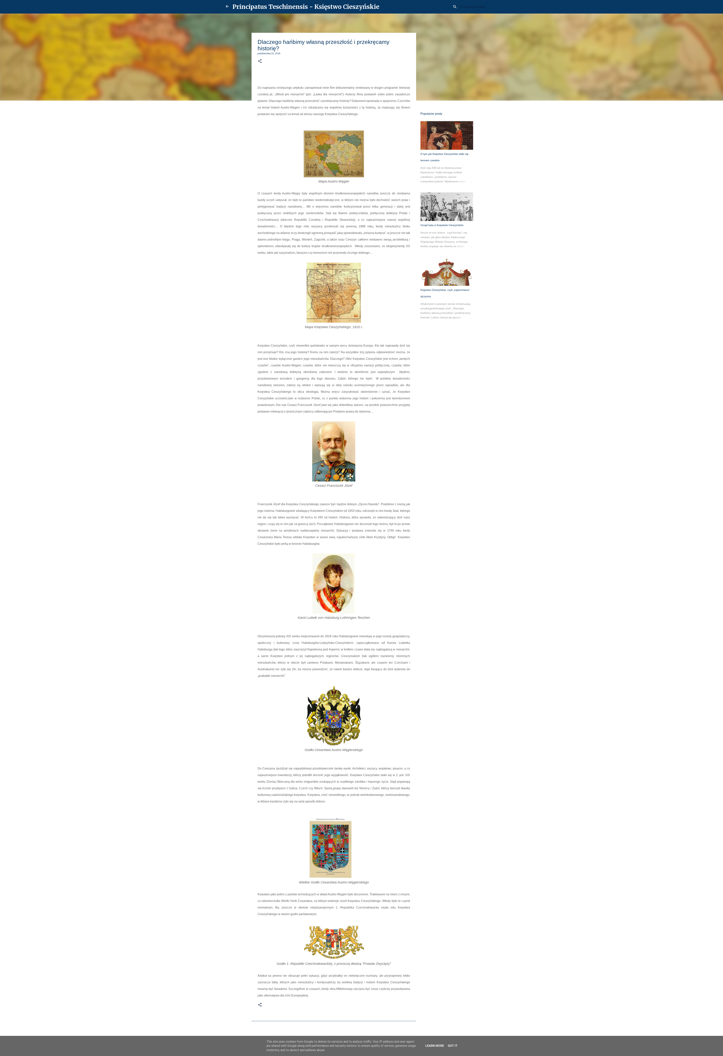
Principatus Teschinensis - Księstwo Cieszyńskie (306, 7)
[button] (260, 61)
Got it (453, 1046)
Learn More (434, 1046)
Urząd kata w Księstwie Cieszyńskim (442, 225)
